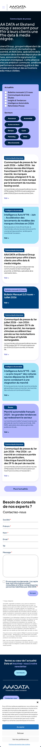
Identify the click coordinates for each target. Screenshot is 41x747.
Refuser (20, 733)
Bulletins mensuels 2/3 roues (20, 92)
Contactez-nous (11, 698)
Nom (5, 533)
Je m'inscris (20, 673)
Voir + (6, 198)
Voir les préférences (20, 739)
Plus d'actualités (20, 489)
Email (6, 539)
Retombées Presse (16, 106)
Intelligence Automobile (18, 103)
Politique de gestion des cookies (19, 744)
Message (7, 552)
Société (7, 519)
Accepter (20, 727)
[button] (37, 702)
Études (11, 97)
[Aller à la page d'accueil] (17, 7)
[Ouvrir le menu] (3, 7)
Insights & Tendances (17, 100)
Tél (4, 546)
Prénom (7, 526)
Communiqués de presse (19, 95)
